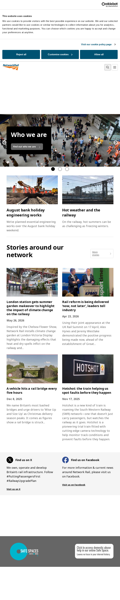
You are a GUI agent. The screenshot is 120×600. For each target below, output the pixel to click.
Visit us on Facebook (73, 484)
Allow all (99, 54)
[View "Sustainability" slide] (60, 169)
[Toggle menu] (115, 67)
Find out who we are (24, 146)
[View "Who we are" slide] (53, 169)
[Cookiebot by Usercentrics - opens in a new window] (104, 4)
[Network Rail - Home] (11, 67)
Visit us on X (13, 489)
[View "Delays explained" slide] (67, 169)
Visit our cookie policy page (96, 44)
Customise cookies (58, 54)
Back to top (103, 592)
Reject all (21, 54)
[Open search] (108, 67)
